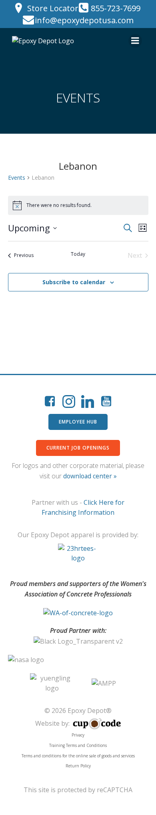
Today (78, 254)
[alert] (78, 205)
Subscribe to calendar (73, 282)
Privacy (78, 735)
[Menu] (135, 41)
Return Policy (78, 766)
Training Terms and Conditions (78, 745)
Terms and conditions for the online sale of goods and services (78, 756)
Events (16, 177)
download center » (90, 476)
